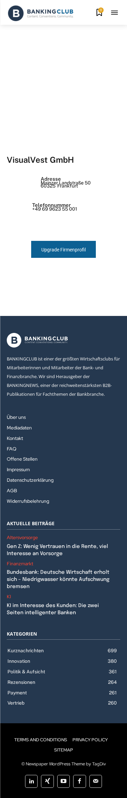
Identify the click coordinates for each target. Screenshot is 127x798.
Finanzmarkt (20, 564)
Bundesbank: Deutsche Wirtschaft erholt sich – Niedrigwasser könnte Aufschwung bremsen (58, 579)
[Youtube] (63, 781)
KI (9, 597)
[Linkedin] (31, 781)
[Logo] (41, 13)
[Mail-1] (95, 781)
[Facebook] (79, 781)
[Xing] (47, 781)
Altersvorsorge (22, 537)
